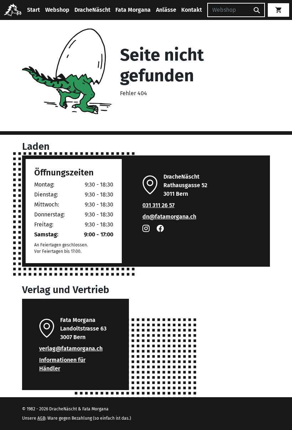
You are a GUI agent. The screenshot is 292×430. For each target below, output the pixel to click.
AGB (41, 418)
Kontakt (191, 9)
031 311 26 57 (158, 205)
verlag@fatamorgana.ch (71, 348)
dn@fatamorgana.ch (169, 216)
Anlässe (166, 9)
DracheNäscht (92, 9)
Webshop (57, 9)
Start (33, 9)
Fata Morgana (133, 9)
